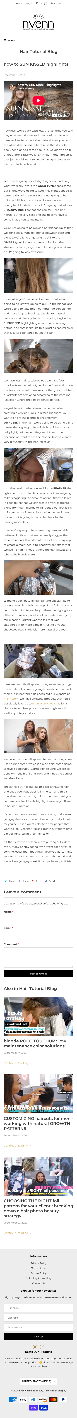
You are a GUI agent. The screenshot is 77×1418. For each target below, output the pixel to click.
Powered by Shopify (55, 1390)
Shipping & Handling (38, 1278)
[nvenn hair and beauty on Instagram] (41, 16)
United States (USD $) (37, 1381)
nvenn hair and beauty (31, 1390)
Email (8, 928)
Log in (29, 3)
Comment (11, 944)
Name (8, 911)
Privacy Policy (39, 1263)
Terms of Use (38, 1268)
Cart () (42, 3)
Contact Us (38, 1283)
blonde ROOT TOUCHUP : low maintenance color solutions (35, 1043)
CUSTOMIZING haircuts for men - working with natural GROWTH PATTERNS (38, 1123)
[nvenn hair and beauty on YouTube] (35, 16)
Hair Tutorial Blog (38, 51)
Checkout (55, 3)
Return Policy (38, 1273)
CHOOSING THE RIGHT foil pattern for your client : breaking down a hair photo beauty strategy (38, 1208)
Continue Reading (16, 1063)
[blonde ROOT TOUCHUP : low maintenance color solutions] (38, 1016)
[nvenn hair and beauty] (38, 26)
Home (19, 3)
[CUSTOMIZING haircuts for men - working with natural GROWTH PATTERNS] (38, 1093)
